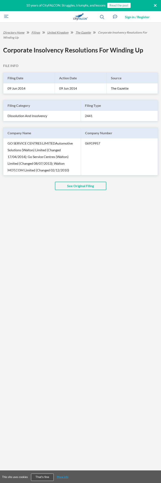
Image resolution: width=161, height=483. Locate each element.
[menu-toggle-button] (5, 17)
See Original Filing (80, 186)
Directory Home (13, 32)
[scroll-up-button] (154, 467)
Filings (35, 32)
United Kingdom (57, 32)
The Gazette (83, 32)
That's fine (42, 477)
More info (62, 477)
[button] (115, 17)
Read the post (119, 5)
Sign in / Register (137, 17)
